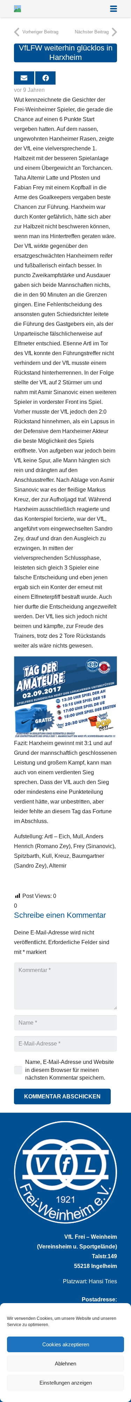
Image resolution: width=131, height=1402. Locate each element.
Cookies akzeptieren (65, 1344)
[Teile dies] (45, 78)
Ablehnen (65, 1363)
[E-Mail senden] (24, 78)
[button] (113, 8)
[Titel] (17, 8)
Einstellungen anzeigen (65, 1383)
